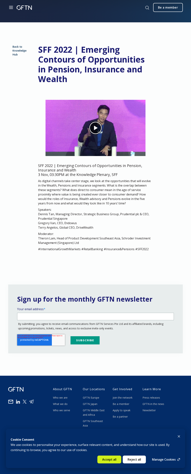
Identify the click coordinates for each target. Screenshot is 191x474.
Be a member (121, 404)
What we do (61, 404)
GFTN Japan (90, 404)
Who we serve (61, 410)
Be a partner (120, 416)
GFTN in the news (153, 404)
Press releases (151, 397)
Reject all (134, 459)
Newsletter (149, 410)
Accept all (109, 459)
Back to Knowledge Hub (19, 50)
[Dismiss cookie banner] (178, 436)
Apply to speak (121, 410)
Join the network (122, 397)
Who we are (60, 397)
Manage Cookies (164, 459)
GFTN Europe (91, 397)
